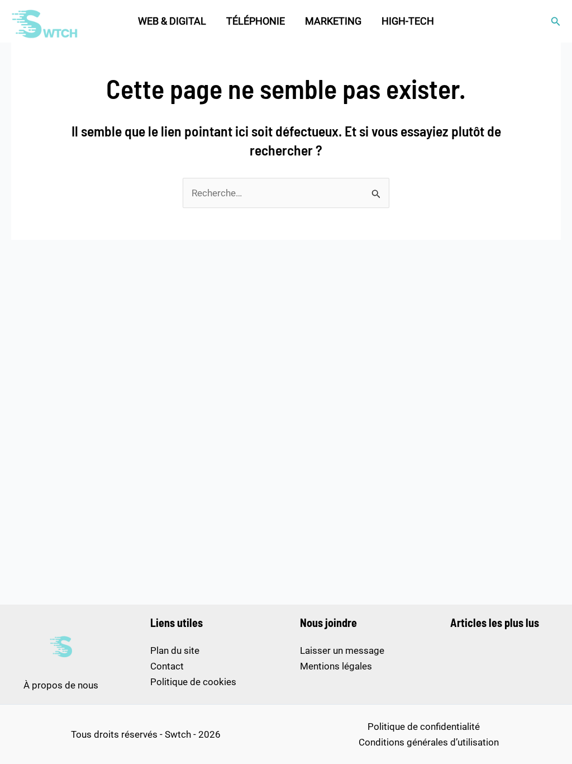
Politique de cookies (193, 681)
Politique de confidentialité (424, 726)
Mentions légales (336, 666)
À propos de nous (60, 685)
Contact (167, 666)
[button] (556, 22)
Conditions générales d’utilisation (429, 742)
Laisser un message (342, 650)
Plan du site (174, 650)
